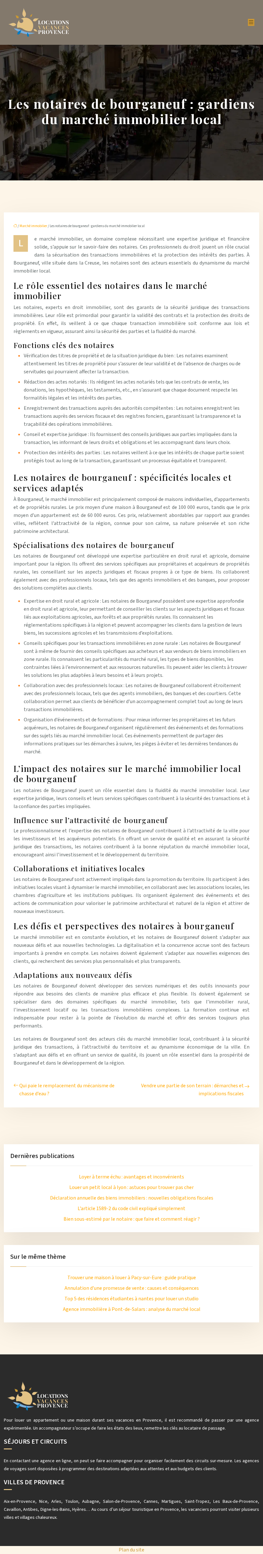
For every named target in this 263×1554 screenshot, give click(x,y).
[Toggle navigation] (251, 22)
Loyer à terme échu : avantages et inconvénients (131, 1176)
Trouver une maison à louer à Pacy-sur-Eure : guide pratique (131, 1277)
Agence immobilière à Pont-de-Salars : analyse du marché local (131, 1309)
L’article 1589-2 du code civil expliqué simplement (131, 1208)
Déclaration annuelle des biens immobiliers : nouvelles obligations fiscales (131, 1197)
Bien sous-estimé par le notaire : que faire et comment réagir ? (132, 1219)
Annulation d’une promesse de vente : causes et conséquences (131, 1288)
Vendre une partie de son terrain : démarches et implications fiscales (192, 1089)
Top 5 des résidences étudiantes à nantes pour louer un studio (131, 1298)
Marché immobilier (33, 226)
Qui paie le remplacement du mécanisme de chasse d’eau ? (67, 1089)
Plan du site (131, 1549)
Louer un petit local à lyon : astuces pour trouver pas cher (131, 1187)
